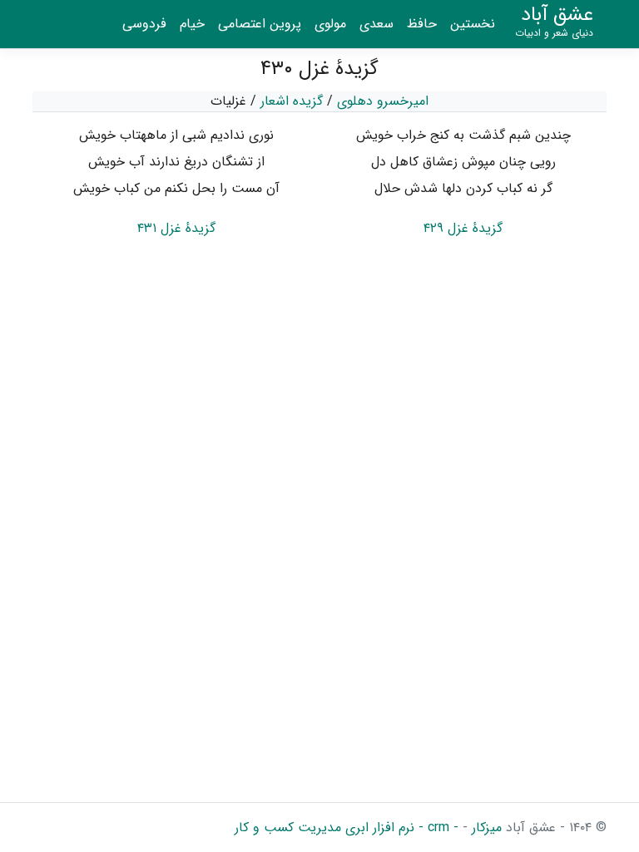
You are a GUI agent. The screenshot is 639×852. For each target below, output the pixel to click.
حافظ (422, 23)
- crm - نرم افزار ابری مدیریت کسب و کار (346, 827)
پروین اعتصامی (259, 23)
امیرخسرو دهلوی (382, 101)
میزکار (485, 827)
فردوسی (144, 23)
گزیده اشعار (291, 101)
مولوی (330, 23)
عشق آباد (554, 21)
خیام (192, 23)
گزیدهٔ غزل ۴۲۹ (463, 228)
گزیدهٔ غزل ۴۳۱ (176, 228)
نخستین (472, 23)
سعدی (376, 23)
